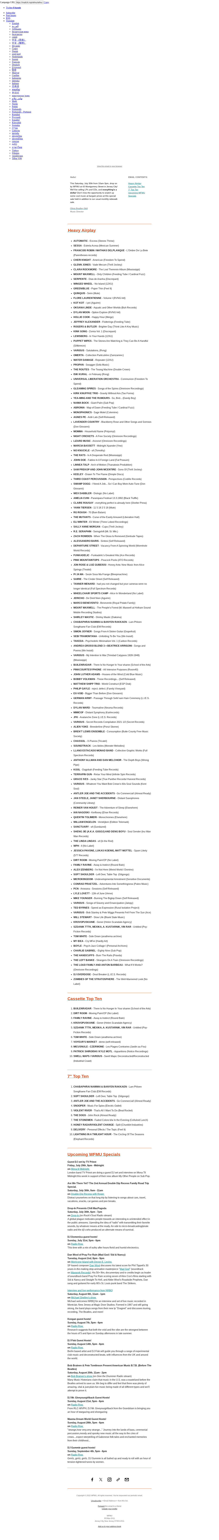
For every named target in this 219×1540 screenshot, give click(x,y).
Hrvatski (16, 46)
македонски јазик (21, 95)
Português (16, 109)
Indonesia (16, 78)
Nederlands (17, 56)
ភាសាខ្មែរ (16, 89)
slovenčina (17, 136)
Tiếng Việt (17, 158)
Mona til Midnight (80, 1169)
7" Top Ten (133, 189)
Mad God (124, 1269)
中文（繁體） (19, 43)
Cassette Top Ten (136, 186)
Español (16, 120)
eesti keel (16, 54)
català (14, 37)
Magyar (15, 72)
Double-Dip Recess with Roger (88, 1194)
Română (16, 114)
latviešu (15, 133)
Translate (10, 20)
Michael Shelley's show (84, 1297)
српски (15, 141)
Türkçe (15, 150)
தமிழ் (14, 144)
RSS (8, 18)
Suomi (15, 59)
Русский (16, 117)
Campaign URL (7, 2)
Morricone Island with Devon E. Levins (91, 1262)
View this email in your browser (109, 166)
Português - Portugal (21, 112)
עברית (15, 128)
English (15, 23)
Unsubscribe (96, 1501)
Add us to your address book (109, 1526)
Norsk (15, 104)
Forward (101, 1506)
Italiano (15, 83)
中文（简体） (19, 40)
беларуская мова (20, 31)
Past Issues (11, 15)
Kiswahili (16, 122)
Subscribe (10, 12)
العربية (15, 26)
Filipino (15, 153)
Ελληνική (16, 67)
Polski (15, 106)
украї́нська (17, 156)
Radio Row (77, 1244)
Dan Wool (95, 1265)
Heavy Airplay (134, 183)
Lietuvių (16, 130)
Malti (14, 101)
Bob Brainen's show (82, 1376)
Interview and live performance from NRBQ (90, 1290)
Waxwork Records (80, 1272)
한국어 (15, 92)
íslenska (15, 80)
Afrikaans (16, 29)
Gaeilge (15, 75)
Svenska (16, 125)
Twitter (13, 7)
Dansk (15, 51)
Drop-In (75, 1215)
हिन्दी (14, 70)
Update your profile (109, 1509)
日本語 (15, 86)
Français (16, 62)
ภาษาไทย (17, 147)
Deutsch (16, 64)
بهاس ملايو (17, 98)
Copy (46, 2)
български (17, 34)
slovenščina (17, 138)
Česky (15, 48)
